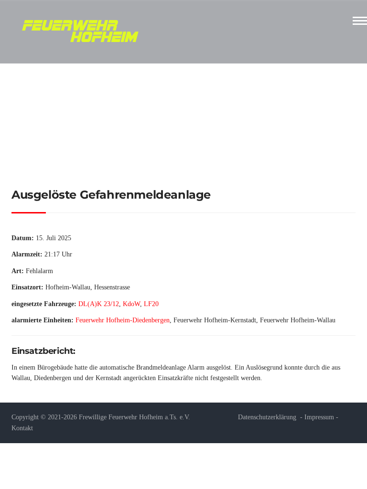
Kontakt (22, 428)
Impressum (319, 417)
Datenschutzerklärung (267, 417)
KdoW (131, 304)
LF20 (151, 304)
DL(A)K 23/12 (98, 304)
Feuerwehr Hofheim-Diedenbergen (123, 320)
